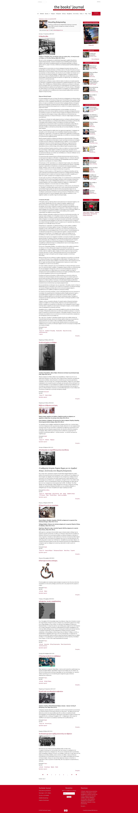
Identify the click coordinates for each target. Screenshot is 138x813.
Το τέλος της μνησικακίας (92, 54)
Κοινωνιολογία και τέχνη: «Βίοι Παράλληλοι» (93, 88)
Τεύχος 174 (41, 439)
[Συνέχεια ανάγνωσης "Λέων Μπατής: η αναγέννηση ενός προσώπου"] (86, 116)
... (67, 774)
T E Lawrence (42, 495)
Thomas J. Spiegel (92, 84)
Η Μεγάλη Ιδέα (43, 36)
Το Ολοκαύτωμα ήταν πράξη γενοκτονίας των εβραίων (55, 734)
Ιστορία (45, 327)
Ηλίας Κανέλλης (92, 152)
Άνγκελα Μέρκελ (49, 550)
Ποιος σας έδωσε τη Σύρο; (93, 73)
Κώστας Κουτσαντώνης (93, 91)
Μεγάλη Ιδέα (59, 330)
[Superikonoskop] (47, 512)
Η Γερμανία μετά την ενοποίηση (48, 505)
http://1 (47, 30)
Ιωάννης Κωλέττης (43, 332)
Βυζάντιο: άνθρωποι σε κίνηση (48, 405)
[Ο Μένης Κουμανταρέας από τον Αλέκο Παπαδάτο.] (47, 611)
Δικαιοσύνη (46, 644)
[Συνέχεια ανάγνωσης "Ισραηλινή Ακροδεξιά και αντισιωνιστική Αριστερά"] (86, 140)
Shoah (56, 767)
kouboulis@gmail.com (58, 30)
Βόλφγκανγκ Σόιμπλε (58, 550)
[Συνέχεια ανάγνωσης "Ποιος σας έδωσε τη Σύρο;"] (86, 74)
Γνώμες (45, 587)
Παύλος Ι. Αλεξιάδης (93, 68)
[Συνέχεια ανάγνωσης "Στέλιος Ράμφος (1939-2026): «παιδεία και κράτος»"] (86, 149)
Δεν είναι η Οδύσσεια (92, 191)
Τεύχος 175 (41, 395)
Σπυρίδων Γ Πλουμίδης (50, 330)
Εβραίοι (52, 767)
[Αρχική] (39, 13)
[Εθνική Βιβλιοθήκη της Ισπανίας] (47, 410)
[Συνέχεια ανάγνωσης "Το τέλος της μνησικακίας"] (86, 54)
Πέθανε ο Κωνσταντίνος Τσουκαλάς (92, 131)
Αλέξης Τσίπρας (47, 681)
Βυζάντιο (47, 439)
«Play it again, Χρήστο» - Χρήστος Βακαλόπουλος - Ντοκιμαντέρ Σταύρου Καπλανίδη (91, 214)
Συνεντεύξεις (46, 490)
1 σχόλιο (41, 334)
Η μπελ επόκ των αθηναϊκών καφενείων (51, 691)
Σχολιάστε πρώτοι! (43, 397)
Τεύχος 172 (41, 550)
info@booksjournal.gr (43, 797)
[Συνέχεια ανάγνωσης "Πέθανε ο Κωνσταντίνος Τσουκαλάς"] (86, 131)
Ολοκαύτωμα (47, 767)
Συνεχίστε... (77, 335)
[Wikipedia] (47, 458)
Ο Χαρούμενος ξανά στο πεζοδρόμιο (50, 656)
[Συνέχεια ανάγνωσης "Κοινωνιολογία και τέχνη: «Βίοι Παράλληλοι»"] (86, 89)
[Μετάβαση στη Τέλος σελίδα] (76, 774)
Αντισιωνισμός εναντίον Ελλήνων (93, 108)
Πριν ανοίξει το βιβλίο (93, 95)
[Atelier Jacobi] (47, 357)
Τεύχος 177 (41, 330)
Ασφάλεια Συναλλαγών (44, 800)
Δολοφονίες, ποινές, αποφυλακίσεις (50, 601)
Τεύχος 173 (41, 493)
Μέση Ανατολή (55, 493)
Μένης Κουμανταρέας (55, 644)
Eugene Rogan (48, 493)
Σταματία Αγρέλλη (92, 193)
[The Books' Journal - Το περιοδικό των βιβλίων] (69, 7)
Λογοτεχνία (46, 391)
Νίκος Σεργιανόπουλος (66, 644)
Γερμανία (73, 550)
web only (41, 591)
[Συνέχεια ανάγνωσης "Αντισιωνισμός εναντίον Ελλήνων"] (86, 109)
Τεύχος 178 (91, 45)
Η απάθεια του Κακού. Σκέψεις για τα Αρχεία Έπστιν (93, 81)
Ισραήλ (64, 493)
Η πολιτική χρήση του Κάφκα (47, 342)
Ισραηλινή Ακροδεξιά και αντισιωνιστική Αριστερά (92, 139)
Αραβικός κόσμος (71, 493)
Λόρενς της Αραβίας (62, 495)
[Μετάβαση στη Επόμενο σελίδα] (71, 774)
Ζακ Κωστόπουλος (43, 645)
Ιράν (61, 493)
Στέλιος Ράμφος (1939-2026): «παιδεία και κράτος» (93, 148)
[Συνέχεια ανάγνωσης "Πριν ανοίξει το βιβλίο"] (86, 96)
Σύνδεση (98, 1)
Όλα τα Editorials (95, 59)
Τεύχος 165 (41, 723)
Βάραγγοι (52, 439)
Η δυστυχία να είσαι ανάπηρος (48, 561)
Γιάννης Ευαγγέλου (92, 119)
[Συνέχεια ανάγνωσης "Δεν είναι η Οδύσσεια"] (86, 191)
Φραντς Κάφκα (48, 395)
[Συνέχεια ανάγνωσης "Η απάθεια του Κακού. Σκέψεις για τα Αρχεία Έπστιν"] (86, 81)
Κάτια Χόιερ (66, 550)
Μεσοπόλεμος (48, 723)
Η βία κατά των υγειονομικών (92, 66)
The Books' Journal (92, 56)
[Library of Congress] (47, 46)
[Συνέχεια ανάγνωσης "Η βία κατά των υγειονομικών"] (86, 67)
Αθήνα (45, 591)
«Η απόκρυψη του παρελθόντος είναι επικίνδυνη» (54, 450)
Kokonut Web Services (92, 810)
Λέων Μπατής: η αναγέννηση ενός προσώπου (93, 116)
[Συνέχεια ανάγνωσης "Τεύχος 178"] (91, 34)
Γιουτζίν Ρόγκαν (53, 495)
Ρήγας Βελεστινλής (67, 330)
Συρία (47, 495)
